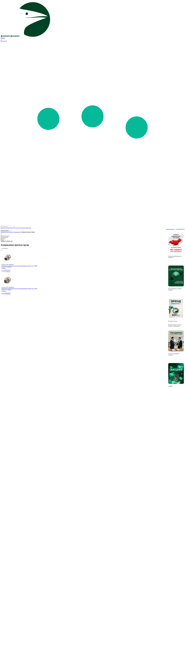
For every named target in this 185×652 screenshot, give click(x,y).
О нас (5, 227)
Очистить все (9, 241)
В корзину (7, 270)
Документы (22, 227)
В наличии (5, 248)
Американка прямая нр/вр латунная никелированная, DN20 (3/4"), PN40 (19, 288)
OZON (3, 270)
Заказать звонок (4, 230)
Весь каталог (4, 41)
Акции (2, 227)
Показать (3, 241)
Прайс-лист (28, 227)
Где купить (16, 227)
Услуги (11, 227)
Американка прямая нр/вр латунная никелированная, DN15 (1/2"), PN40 (19, 265)
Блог (8, 227)
